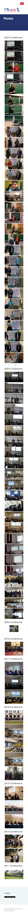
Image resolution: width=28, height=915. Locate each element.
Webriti (13, 910)
